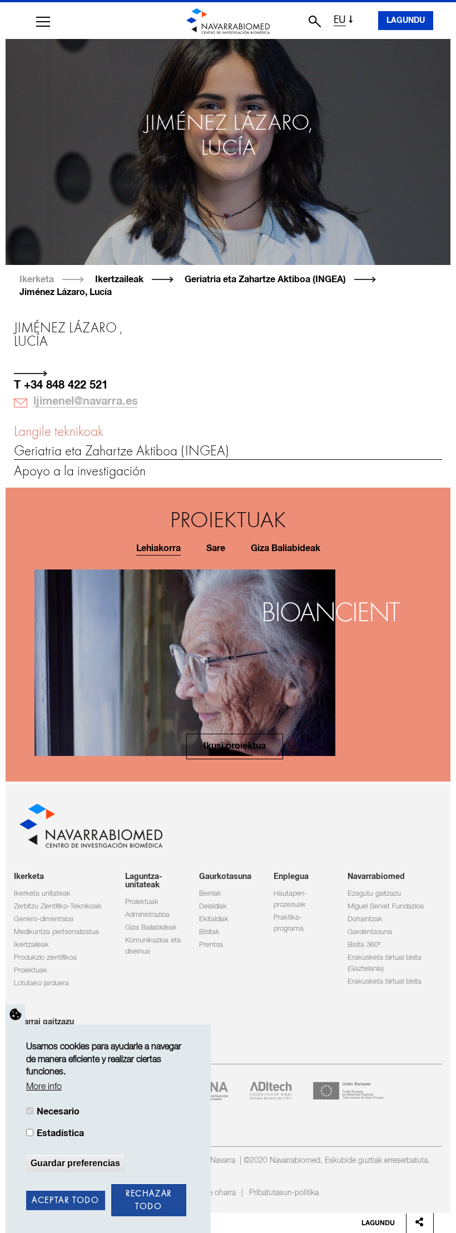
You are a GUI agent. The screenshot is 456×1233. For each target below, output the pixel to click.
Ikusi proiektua (235, 746)
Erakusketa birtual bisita (385, 981)
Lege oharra (216, 1193)
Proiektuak (30, 970)
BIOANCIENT (330, 614)
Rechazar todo (149, 1200)
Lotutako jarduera (41, 983)
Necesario (58, 1111)
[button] (43, 22)
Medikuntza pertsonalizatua (56, 932)
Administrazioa (147, 914)
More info (44, 1087)
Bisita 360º (364, 945)
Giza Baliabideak (151, 927)
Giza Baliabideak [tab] (285, 548)
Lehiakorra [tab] (158, 548)
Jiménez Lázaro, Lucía (65, 292)
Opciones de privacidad (16, 1015)
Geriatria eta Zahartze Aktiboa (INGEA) (265, 279)
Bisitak (209, 932)
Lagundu (405, 20)
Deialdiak (213, 906)
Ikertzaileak (119, 279)
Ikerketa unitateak (42, 893)
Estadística (60, 1133)
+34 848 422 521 (66, 385)
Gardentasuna (370, 932)
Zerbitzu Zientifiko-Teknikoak (58, 906)
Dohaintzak (365, 919)
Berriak (210, 893)
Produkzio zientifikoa (45, 957)
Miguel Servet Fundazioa (386, 906)
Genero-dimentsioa (43, 919)
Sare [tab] (215, 548)
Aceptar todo (65, 1200)
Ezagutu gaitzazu (374, 893)
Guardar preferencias (75, 1163)
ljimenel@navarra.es (85, 401)
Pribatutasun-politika (284, 1193)
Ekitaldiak (214, 919)
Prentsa (211, 945)
